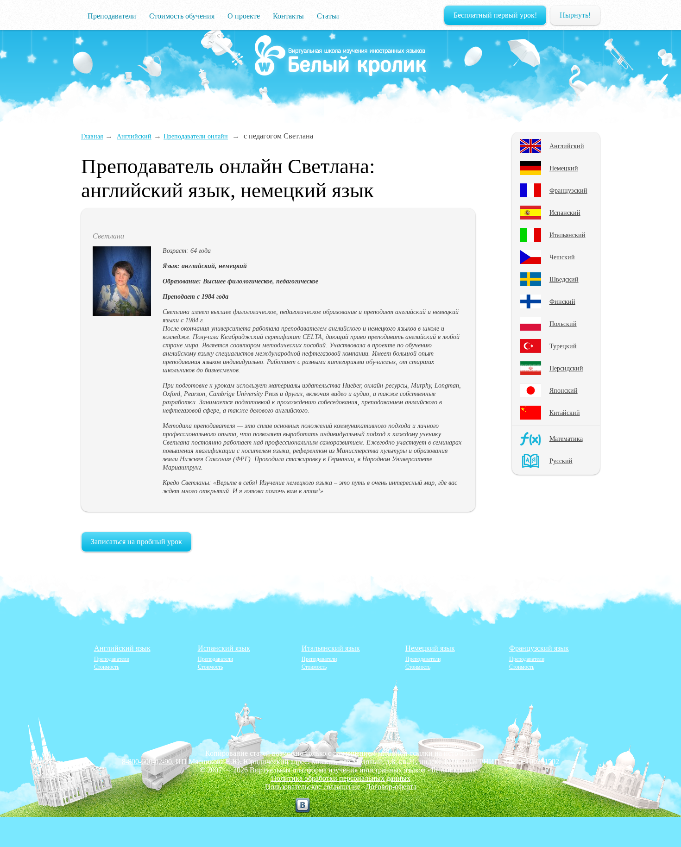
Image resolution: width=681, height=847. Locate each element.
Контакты (288, 16)
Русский (561, 460)
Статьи (328, 16)
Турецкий (563, 346)
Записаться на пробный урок (136, 542)
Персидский (566, 368)
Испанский (564, 212)
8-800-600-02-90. (148, 761)
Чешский (562, 257)
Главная (92, 136)
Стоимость (106, 667)
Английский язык (122, 648)
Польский (563, 323)
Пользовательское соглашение (312, 787)
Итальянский (567, 234)
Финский (562, 301)
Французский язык (539, 648)
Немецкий (563, 168)
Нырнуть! (575, 15)
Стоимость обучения (181, 16)
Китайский (564, 412)
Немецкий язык (430, 648)
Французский (568, 190)
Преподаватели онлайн (196, 136)
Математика (566, 438)
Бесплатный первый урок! (495, 15)
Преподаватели (112, 16)
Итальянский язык (331, 648)
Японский (563, 390)
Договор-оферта (391, 787)
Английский (566, 146)
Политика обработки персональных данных (340, 778)
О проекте (243, 16)
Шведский (564, 279)
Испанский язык (224, 648)
